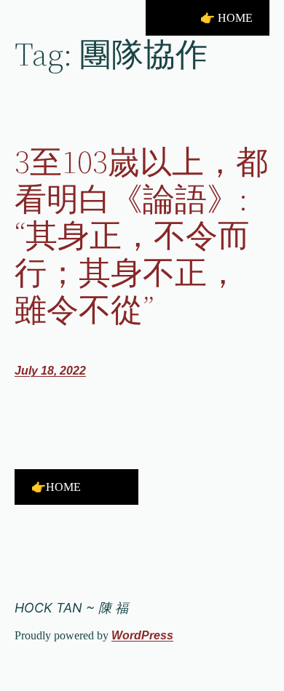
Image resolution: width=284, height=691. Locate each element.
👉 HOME (226, 18)
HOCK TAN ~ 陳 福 (71, 607)
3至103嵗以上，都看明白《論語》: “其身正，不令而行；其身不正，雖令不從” (141, 236)
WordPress (142, 635)
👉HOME (56, 487)
